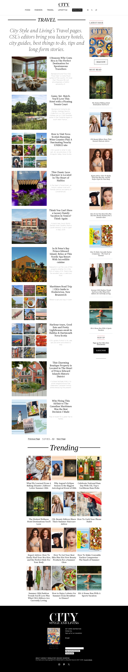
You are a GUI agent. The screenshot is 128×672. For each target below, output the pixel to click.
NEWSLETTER (52, 658)
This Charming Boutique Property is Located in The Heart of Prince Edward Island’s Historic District (60, 369)
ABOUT (38, 658)
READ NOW (101, 62)
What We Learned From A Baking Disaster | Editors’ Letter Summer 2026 (38, 485)
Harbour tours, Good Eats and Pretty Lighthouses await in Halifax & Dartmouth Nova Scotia (60, 330)
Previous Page (34, 439)
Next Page (61, 439)
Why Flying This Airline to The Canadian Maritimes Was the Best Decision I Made (61, 406)
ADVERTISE (66, 658)
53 (53, 439)
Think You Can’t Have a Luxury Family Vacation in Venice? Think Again (60, 214)
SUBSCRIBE (101, 350)
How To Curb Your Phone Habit (89, 520)
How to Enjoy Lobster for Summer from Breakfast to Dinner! (64, 595)
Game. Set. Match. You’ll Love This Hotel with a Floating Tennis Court (60, 100)
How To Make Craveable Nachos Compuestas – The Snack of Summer (101, 253)
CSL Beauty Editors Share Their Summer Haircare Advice (101, 140)
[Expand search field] (96, 10)
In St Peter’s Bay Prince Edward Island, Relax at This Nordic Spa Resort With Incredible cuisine (61, 255)
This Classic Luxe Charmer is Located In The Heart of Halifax (60, 176)
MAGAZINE (77, 10)
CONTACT (44, 658)
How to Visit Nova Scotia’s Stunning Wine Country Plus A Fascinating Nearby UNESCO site (60, 140)
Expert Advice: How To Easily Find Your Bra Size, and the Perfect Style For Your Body (101, 177)
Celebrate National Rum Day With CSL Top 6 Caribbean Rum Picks (89, 485)
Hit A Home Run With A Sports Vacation (101, 329)
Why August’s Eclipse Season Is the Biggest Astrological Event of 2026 (64, 485)
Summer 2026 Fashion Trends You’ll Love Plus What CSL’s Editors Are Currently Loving (101, 292)
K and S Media (88, 660)
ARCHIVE (59, 658)
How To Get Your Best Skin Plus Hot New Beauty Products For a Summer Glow (101, 215)
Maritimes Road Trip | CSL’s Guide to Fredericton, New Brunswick (61, 290)
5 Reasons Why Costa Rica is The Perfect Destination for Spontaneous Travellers (61, 63)
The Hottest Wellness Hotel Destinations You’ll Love (101, 104)
